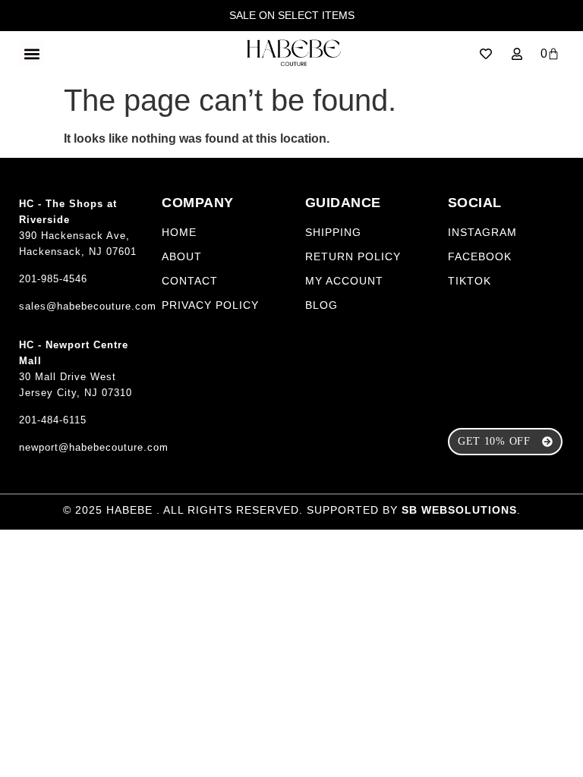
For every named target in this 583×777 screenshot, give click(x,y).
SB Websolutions (459, 510)
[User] (517, 54)
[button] (31, 53)
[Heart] (486, 54)
